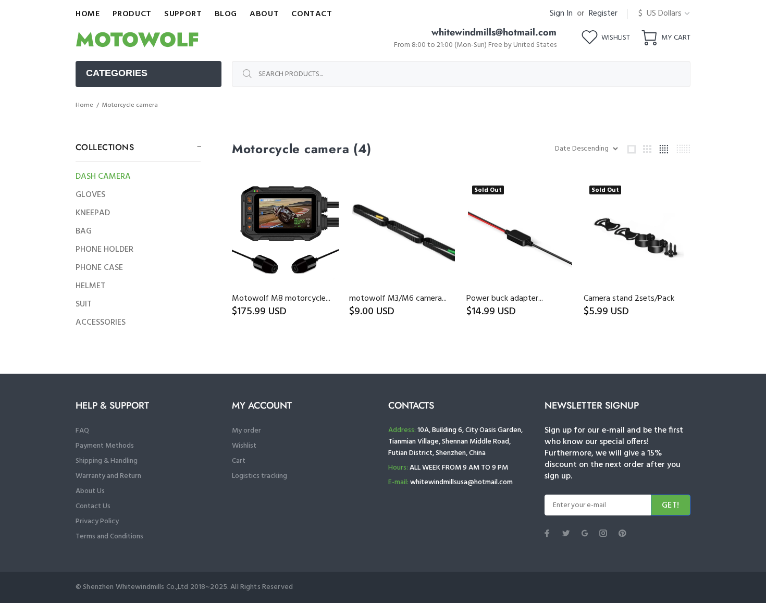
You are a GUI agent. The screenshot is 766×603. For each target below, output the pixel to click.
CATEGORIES (116, 73)
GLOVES (90, 195)
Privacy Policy (97, 521)
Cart (238, 461)
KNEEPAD (93, 213)
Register (603, 13)
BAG (84, 231)
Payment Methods (105, 446)
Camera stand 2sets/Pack (629, 298)
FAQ (82, 431)
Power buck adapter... (504, 298)
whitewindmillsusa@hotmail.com (461, 482)
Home (84, 105)
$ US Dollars (660, 13)
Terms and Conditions (109, 537)
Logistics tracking (259, 476)
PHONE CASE (99, 268)
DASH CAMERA (103, 176)
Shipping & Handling (107, 461)
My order (246, 431)
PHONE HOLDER (104, 249)
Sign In (561, 13)
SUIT (84, 304)
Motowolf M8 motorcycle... (281, 298)
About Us (90, 491)
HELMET (90, 286)
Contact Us (93, 506)
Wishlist (244, 446)
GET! (670, 505)
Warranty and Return (108, 476)
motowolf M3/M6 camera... (398, 298)
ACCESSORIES (101, 322)
